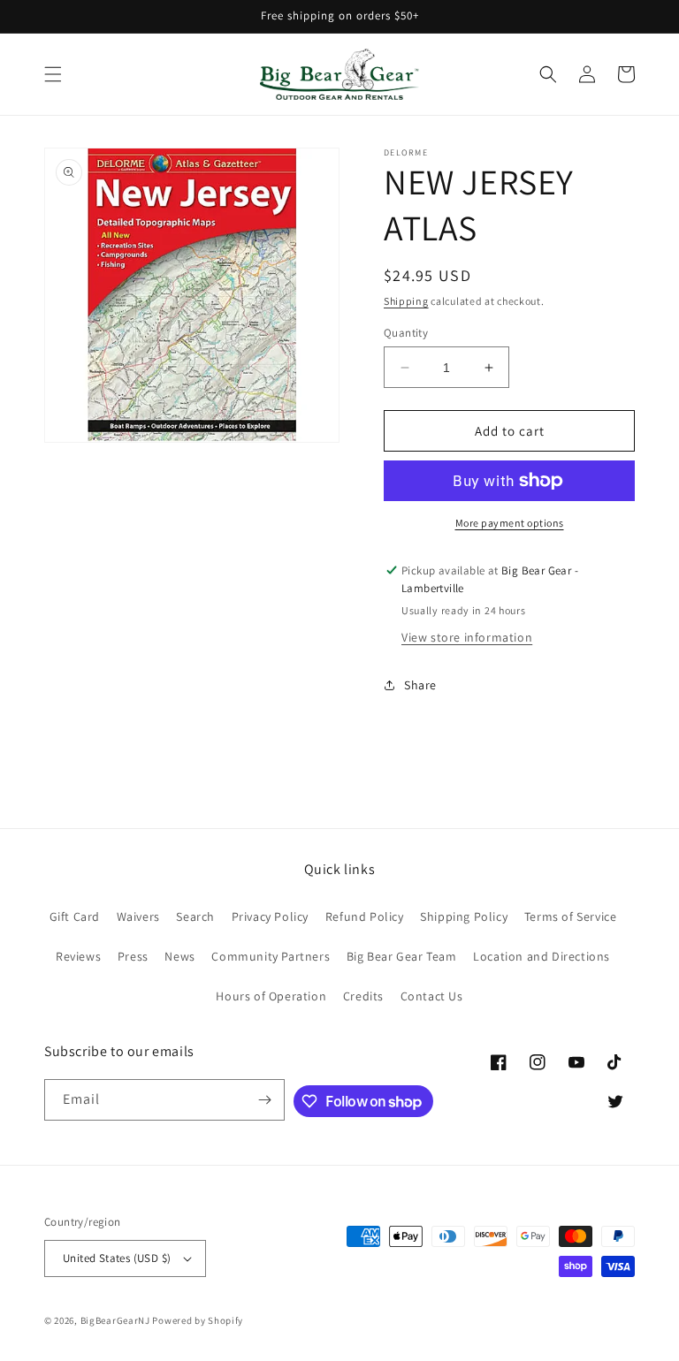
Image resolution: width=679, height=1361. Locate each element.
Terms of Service (570, 916)
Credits (363, 996)
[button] (53, 74)
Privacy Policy (270, 916)
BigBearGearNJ (115, 1320)
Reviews (78, 956)
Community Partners (270, 956)
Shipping (406, 301)
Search (195, 916)
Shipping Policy (463, 916)
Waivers (138, 916)
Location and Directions (541, 956)
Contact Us (432, 996)
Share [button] (420, 685)
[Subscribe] (264, 1100)
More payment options (509, 522)
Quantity (406, 332)
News (179, 956)
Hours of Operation (271, 996)
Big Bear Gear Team (402, 956)
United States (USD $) (117, 1258)
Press (133, 956)
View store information (466, 637)
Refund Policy (364, 916)
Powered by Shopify (197, 1320)
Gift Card (75, 916)
